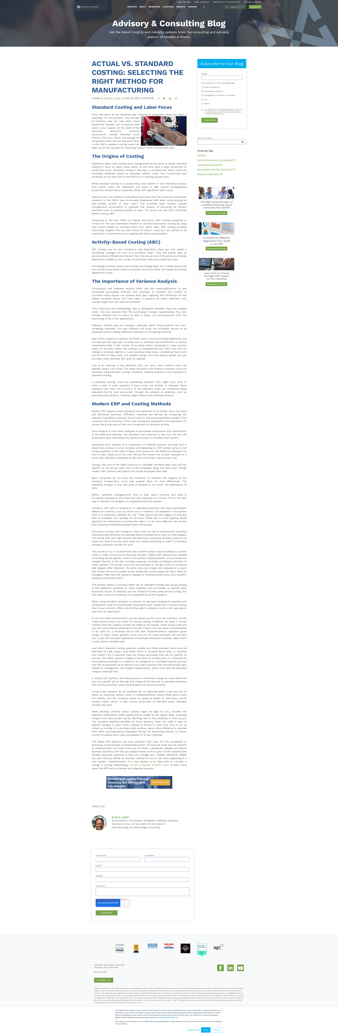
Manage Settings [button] (193, 1030)
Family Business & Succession (216, 160)
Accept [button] (205, 1030)
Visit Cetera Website (252, 2)
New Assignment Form (235, 7)
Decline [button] (217, 1030)
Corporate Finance (210, 164)
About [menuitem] (142, 7)
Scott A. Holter (112, 98)
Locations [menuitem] (168, 7)
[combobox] (221, 142)
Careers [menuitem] (192, 7)
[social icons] (220, 968)
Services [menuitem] (132, 7)
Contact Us (255, 7)
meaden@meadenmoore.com (168, 1017)
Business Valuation (210, 174)
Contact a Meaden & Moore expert (150, 765)
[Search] (242, 142)
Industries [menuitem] (154, 7)
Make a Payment (201, 2)
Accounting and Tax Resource (216, 169)
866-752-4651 (184, 2)
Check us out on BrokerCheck (226, 2)
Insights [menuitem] (180, 7)
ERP (102, 806)
